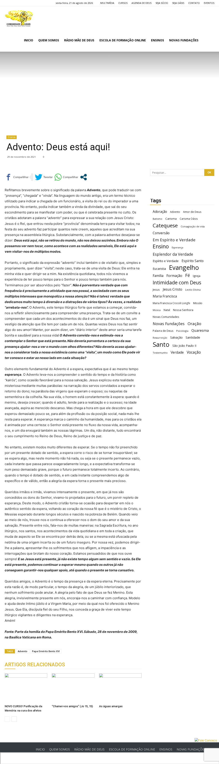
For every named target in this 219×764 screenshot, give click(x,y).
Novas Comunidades (166, 317)
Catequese (165, 225)
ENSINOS (157, 40)
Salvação (176, 337)
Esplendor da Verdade (173, 254)
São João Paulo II (184, 346)
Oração (194, 323)
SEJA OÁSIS (178, 3)
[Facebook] (8, 3)
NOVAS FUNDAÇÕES (183, 40)
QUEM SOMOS (48, 40)
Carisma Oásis (189, 219)
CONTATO (194, 3)
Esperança (177, 247)
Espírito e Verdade (166, 261)
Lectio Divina (193, 289)
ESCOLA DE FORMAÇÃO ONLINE (122, 40)
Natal (167, 310)
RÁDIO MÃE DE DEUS (79, 40)
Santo (161, 344)
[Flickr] (15, 3)
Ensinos (11, 137)
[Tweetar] (44, 177)
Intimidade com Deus (177, 282)
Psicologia (182, 330)
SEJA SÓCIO (161, 3)
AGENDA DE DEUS (141, 3)
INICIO (28, 40)
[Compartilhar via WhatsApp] (66, 177)
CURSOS (122, 3)
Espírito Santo (193, 261)
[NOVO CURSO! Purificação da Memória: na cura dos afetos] (26, 688)
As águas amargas (111, 706)
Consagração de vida (193, 226)
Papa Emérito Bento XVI (46, 651)
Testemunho (160, 352)
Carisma (171, 219)
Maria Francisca (165, 296)
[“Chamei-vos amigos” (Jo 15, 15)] (73, 688)
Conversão (161, 233)
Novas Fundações (169, 323)
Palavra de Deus (163, 331)
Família (158, 275)
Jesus (156, 289)
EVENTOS (209, 3)
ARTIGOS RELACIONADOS (35, 665)
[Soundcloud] (22, 3)
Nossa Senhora (183, 310)
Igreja (196, 276)
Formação (174, 275)
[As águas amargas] (120, 688)
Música (157, 310)
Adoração (160, 211)
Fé (187, 275)
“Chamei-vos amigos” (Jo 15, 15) (72, 706)
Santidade (193, 337)
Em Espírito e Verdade (174, 239)
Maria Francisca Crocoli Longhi (171, 303)
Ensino (161, 246)
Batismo (157, 218)
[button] (209, 41)
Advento (22, 651)
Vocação (194, 352)
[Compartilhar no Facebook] (16, 177)
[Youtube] (29, 3)
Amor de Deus (192, 212)
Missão (197, 303)
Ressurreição (160, 337)
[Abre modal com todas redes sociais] (83, 177)
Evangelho (184, 267)
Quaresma (200, 330)
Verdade (177, 352)
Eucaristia (159, 269)
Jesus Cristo (172, 289)
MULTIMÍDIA (107, 3)
